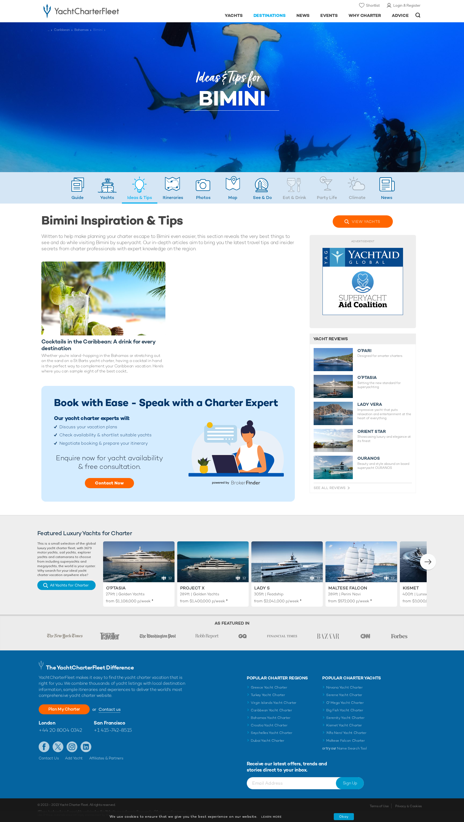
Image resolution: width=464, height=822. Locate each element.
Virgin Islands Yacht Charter (273, 702)
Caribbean (62, 30)
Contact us (109, 709)
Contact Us (49, 758)
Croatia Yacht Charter (269, 725)
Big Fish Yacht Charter (344, 710)
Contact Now (109, 483)
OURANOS (368, 458)
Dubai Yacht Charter (267, 740)
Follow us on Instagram (72, 746)
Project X (192, 588)
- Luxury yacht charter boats (98, 10)
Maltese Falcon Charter (345, 740)
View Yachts (366, 221)
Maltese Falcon (347, 588)
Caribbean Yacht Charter (271, 710)
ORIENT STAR (371, 431)
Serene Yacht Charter (344, 695)
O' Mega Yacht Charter (345, 702)
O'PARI (364, 350)
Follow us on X (58, 746)
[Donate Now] (362, 281)
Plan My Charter (64, 709)
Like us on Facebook (44, 746)
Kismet (411, 588)
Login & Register (407, 5)
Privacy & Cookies (408, 806)
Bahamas (81, 30)
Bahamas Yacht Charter (270, 717)
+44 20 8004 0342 (60, 730)
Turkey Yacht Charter (268, 695)
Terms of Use (379, 806)
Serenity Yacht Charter (345, 717)
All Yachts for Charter (69, 585)
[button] (428, 562)
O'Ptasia (116, 588)
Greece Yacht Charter (269, 687)
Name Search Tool (352, 748)
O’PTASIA (367, 377)
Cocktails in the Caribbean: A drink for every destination (98, 345)
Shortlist (373, 5)
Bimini (98, 30)
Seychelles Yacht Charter (271, 732)
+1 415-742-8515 (113, 730)
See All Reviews (330, 488)
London (47, 723)
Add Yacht (74, 758)
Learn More (271, 817)
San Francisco (109, 723)
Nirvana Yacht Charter (344, 687)
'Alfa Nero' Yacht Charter (346, 732)
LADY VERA (369, 404)
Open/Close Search (418, 15)
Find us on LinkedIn (86, 746)
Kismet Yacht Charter (344, 725)
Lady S (262, 588)
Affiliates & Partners (106, 758)
